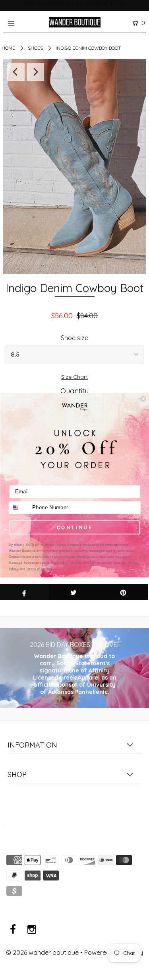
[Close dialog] (143, 398)
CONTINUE (74, 527)
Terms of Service (39, 568)
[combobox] (19, 507)
